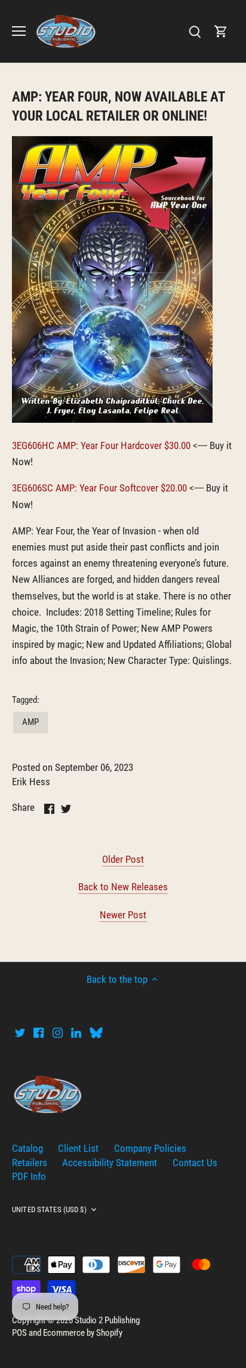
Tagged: (25, 699)
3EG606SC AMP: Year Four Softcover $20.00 (99, 488)
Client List (78, 1148)
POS (19, 1332)
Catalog (27, 1148)
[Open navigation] (19, 31)
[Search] (195, 31)
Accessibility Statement (109, 1163)
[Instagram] (58, 1032)
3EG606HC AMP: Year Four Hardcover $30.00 (101, 445)
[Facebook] (38, 1032)
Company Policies (150, 1148)
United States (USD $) (49, 1209)
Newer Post (123, 915)
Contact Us (195, 1163)
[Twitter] (20, 1032)
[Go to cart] (221, 31)
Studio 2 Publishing (107, 1320)
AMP (30, 722)
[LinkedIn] (76, 1032)
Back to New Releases (123, 887)
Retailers (29, 1163)
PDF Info (29, 1176)
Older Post (123, 859)
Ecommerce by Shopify (82, 1332)
